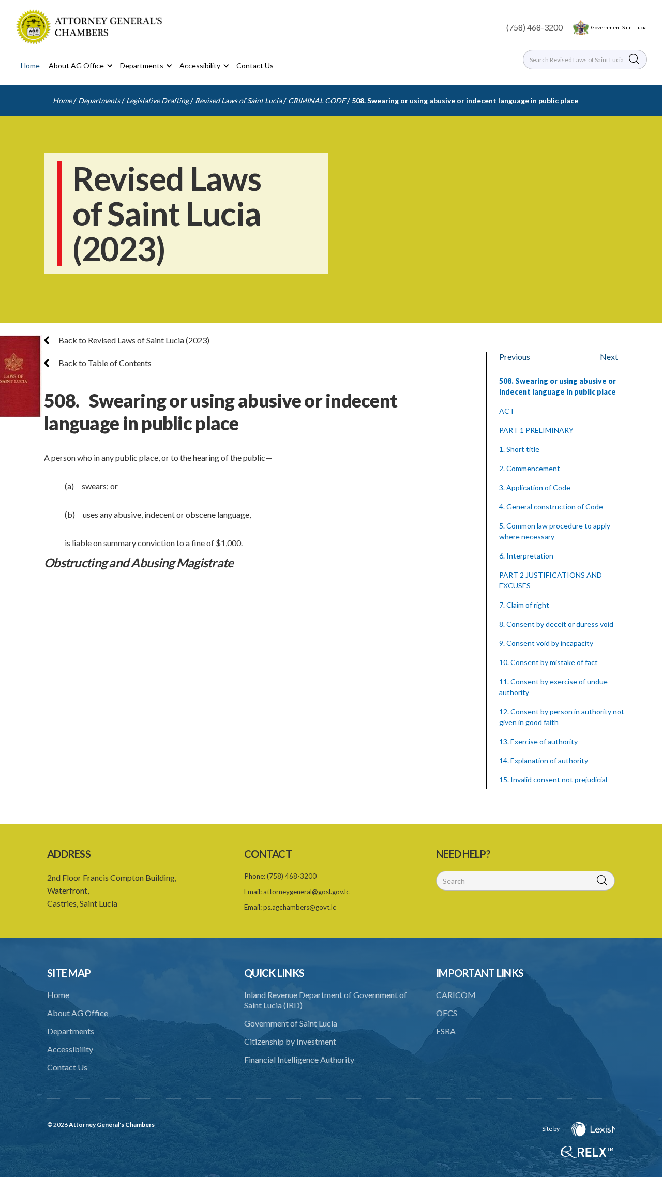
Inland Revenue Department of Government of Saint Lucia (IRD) (325, 1000)
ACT (507, 410)
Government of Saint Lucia (290, 1023)
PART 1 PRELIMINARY (536, 430)
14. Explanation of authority (543, 760)
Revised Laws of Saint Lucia (238, 100)
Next (609, 356)
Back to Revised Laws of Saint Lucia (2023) (133, 340)
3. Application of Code (534, 487)
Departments (99, 100)
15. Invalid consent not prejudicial (553, 779)
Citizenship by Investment (290, 1041)
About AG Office (77, 1013)
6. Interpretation (526, 555)
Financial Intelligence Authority (299, 1059)
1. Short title (519, 449)
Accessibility (70, 1049)
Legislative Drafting (157, 100)
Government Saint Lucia (619, 27)
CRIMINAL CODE (316, 100)
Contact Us (255, 65)
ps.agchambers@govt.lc (299, 907)
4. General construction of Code (551, 506)
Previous (514, 356)
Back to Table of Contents (104, 363)
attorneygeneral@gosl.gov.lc (306, 891)
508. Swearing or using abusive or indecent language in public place (465, 100)
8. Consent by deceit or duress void (556, 624)
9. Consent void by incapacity (546, 643)
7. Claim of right (524, 604)
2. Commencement (529, 468)
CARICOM (456, 995)
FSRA (446, 1031)
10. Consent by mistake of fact (548, 662)
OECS (446, 1013)
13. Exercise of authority (538, 741)
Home (30, 65)
